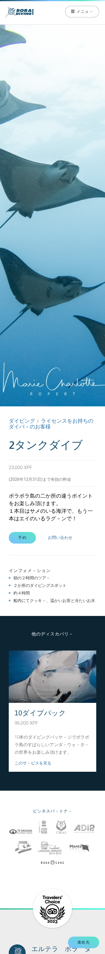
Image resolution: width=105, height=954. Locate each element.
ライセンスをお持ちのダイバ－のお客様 (51, 424)
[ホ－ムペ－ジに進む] (35, 12)
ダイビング (22, 421)
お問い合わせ (60, 537)
